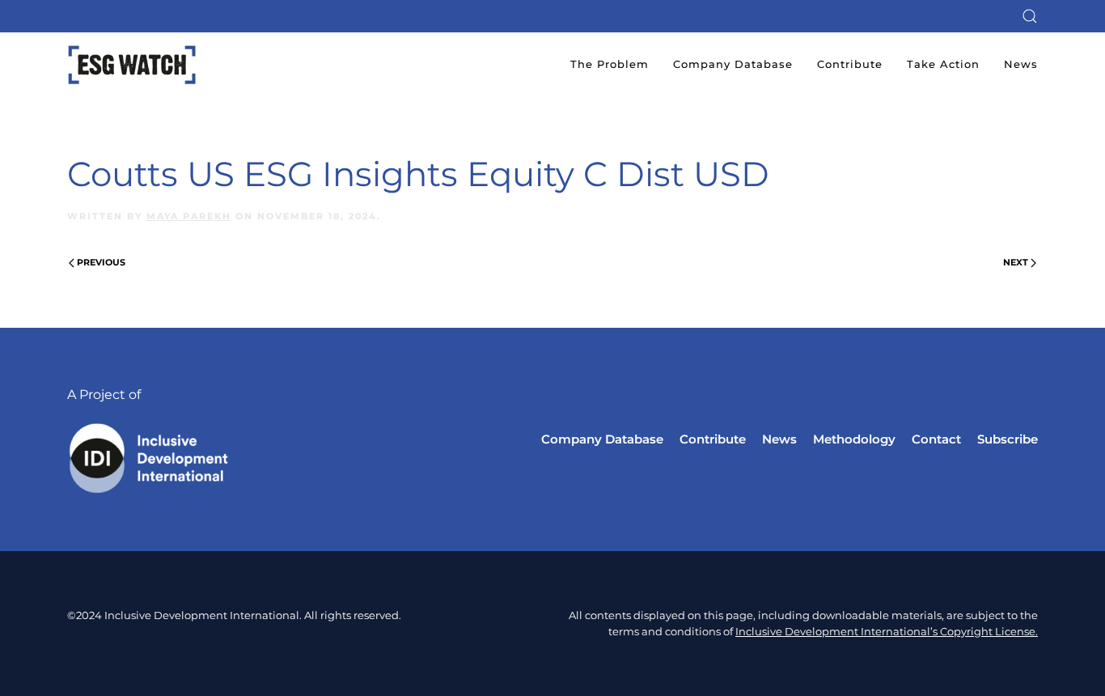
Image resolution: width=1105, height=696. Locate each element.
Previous (101, 262)
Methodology (854, 439)
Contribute (850, 63)
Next (1015, 262)
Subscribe (1007, 439)
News (1021, 63)
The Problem (609, 63)
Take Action (943, 63)
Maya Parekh (188, 216)
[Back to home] (132, 64)
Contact (936, 439)
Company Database (733, 63)
